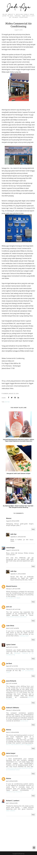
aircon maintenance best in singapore (19, 744)
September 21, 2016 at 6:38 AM (18, 574)
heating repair (24, 636)
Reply (33, 529)
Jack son (9, 607)
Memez (8, 518)
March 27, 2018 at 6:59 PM (12, 732)
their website (10, 810)
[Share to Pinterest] (15, 397)
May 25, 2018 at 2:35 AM (12, 756)
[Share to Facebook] (8, 397)
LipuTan (7, 401)
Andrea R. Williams (12, 708)
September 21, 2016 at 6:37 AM (18, 537)
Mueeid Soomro (11, 586)
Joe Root (9, 663)
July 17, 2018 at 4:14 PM (11, 803)
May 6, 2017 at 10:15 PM (12, 666)
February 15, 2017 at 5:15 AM (13, 609)
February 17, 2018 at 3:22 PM (13, 710)
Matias (8, 730)
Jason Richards (11, 681)
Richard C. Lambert (12, 801)
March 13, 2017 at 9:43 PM (12, 628)
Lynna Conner (11, 644)
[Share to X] (11, 397)
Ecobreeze (24, 721)
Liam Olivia (10, 626)
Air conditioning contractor (20, 791)
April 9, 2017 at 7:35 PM (11, 647)
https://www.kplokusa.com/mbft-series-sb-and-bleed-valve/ (19, 768)
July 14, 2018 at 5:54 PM (11, 781)
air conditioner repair (13, 598)
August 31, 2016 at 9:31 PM (12, 550)
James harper (10, 753)
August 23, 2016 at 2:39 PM (12, 521)
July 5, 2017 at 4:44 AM (11, 683)
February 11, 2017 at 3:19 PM (13, 588)
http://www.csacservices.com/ (16, 617)
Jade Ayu (13, 534)
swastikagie (10, 548)
